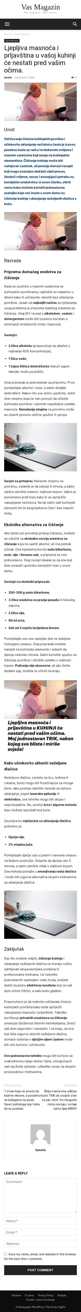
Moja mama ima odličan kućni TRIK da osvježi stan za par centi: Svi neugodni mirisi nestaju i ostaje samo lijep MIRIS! (59, 1099)
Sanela (8, 77)
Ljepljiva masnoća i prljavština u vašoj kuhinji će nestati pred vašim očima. (40, 59)
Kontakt (62, 1295)
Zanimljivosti (22, 34)
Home (7, 34)
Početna (16, 1295)
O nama (29, 1295)
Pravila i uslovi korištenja (40, 1299)
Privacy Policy (46, 1295)
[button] (7, 24)
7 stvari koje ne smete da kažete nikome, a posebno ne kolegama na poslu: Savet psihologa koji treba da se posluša (22, 1099)
